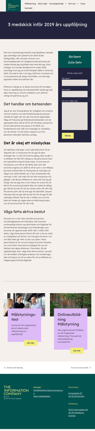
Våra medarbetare (41, 396)
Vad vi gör (42, 3)
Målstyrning (30, 3)
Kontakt (28, 8)
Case (83, 3)
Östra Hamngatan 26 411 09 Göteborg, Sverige (78, 412)
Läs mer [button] (30, 343)
